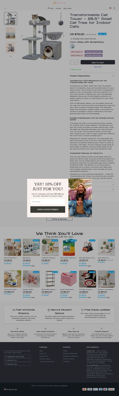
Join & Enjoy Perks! (47, 209)
